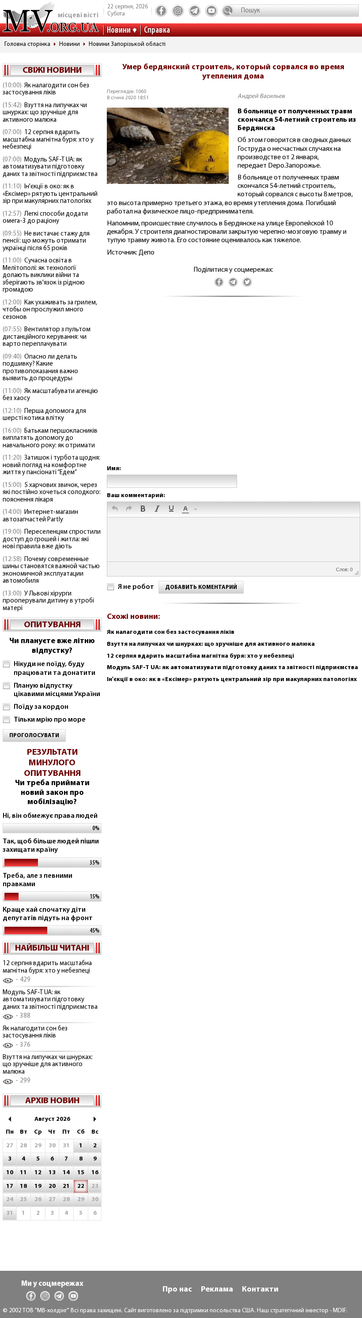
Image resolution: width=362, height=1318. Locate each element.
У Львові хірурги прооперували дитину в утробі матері (48, 601)
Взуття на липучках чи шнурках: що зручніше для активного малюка (45, 113)
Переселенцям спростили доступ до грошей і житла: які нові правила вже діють (52, 539)
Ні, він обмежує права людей (50, 816)
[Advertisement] (233, 389)
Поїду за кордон (41, 707)
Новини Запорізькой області (127, 44)
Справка (157, 30)
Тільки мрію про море (50, 719)
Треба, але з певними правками (37, 880)
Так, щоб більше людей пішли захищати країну (51, 846)
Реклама (217, 1290)
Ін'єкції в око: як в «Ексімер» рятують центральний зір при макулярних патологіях (50, 194)
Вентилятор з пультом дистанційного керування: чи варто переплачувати (46, 337)
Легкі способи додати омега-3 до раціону (45, 218)
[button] (114, 509)
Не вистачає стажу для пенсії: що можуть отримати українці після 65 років (46, 241)
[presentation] (115, 509)
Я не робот (136, 587)
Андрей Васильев (261, 96)
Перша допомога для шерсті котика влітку (44, 415)
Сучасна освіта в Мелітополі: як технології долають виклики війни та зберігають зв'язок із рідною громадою (44, 275)
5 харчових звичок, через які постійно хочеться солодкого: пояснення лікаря (52, 492)
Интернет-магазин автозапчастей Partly (40, 516)
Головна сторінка (27, 44)
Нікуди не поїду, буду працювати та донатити (54, 668)
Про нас (177, 1290)
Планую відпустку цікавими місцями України (57, 690)
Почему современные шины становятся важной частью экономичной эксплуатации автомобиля (51, 570)
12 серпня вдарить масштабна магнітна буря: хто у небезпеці (48, 139)
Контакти (260, 1290)
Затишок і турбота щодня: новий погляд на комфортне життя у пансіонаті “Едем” (51, 465)
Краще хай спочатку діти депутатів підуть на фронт (48, 914)
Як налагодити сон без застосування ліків (46, 89)
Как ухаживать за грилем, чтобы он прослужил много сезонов (50, 310)
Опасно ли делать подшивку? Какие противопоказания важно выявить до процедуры (40, 368)
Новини (119, 30)
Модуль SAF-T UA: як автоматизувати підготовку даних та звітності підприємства (50, 167)
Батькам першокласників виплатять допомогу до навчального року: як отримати (50, 438)
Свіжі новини (52, 70)
